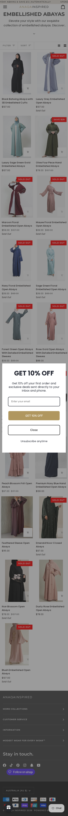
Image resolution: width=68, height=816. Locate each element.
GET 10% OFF (34, 415)
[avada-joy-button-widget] (8, 807)
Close (34, 430)
